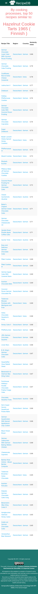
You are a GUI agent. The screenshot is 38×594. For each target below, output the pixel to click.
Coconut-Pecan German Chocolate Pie (6, 291)
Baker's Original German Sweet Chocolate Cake (6, 208)
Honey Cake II (6, 324)
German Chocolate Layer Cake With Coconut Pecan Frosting (6, 54)
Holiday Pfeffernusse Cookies (5, 98)
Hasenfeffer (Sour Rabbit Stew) (5, 364)
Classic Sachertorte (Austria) (5, 197)
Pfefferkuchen (6, 330)
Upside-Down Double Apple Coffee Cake (6, 232)
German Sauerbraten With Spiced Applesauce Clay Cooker (5, 421)
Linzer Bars (5, 345)
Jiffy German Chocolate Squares (5, 337)
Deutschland (17, 54)
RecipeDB (22, 3)
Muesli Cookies (6, 156)
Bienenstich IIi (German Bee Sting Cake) (6, 374)
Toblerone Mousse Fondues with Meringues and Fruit (6, 303)
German (25, 54)
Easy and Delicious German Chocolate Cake (4, 249)
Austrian (25, 197)
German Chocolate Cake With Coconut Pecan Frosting (6, 110)
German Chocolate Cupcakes (4, 122)
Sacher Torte (5, 240)
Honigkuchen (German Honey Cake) (5, 515)
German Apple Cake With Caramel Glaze (6, 274)
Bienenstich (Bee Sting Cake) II (5, 505)
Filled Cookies (6, 259)
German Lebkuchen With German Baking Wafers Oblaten (6, 442)
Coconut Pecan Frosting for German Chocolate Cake (6, 185)
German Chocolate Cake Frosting (6, 66)
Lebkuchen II (5, 85)
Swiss (25, 77)
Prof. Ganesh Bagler (21, 587)
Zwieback (4, 90)
